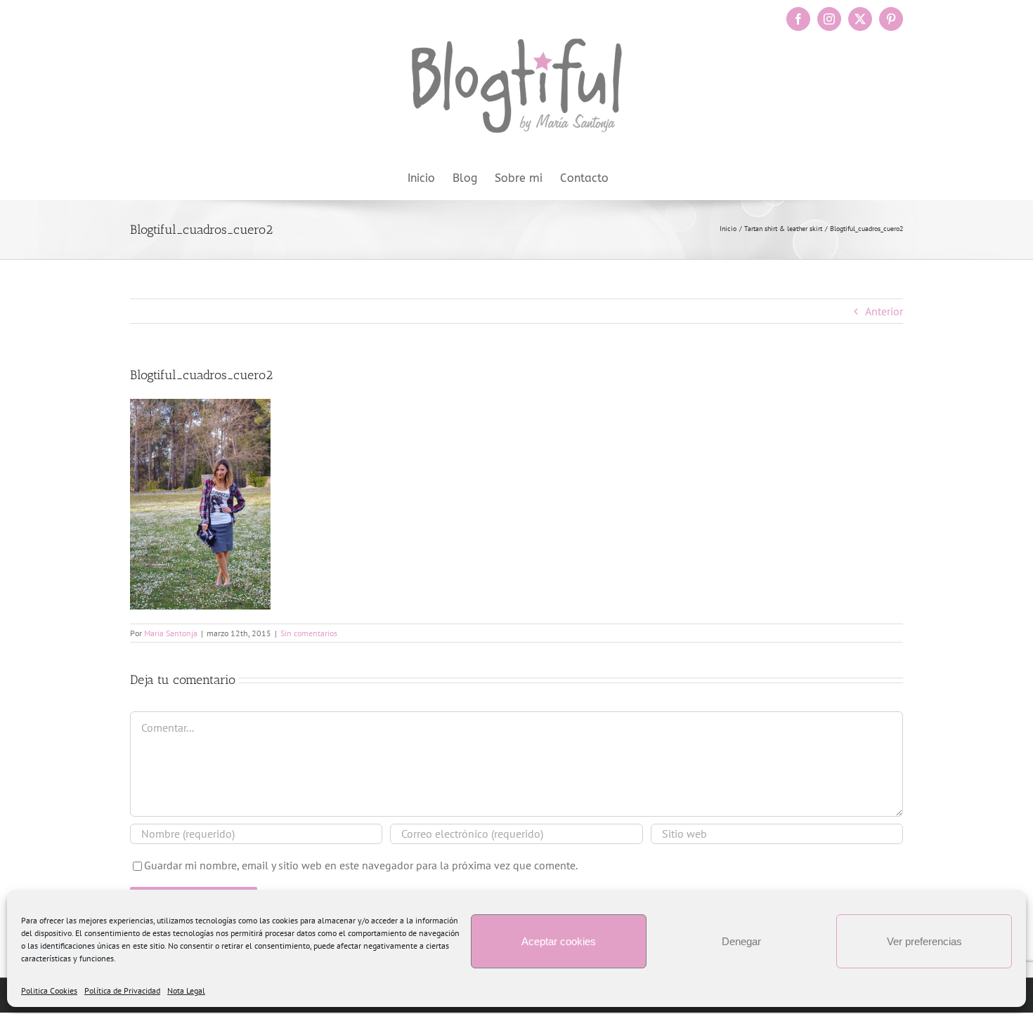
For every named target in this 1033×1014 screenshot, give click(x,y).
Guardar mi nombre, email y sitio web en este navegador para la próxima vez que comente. (361, 865)
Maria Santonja (170, 633)
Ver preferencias (924, 941)
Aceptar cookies (558, 941)
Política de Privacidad (122, 990)
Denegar (741, 941)
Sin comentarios (308, 633)
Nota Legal (186, 990)
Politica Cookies (49, 990)
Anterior (884, 311)
